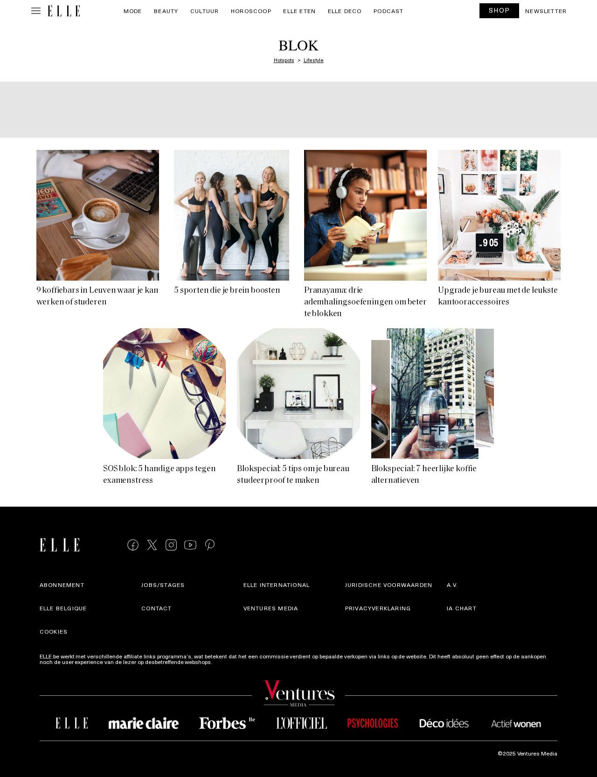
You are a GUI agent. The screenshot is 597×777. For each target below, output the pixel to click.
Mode (133, 11)
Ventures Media (270, 608)
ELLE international (276, 584)
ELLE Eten (299, 11)
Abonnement (62, 584)
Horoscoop (251, 11)
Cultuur (204, 11)
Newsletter (546, 11)
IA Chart (462, 608)
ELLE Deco (345, 11)
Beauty (166, 11)
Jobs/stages (163, 584)
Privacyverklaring (378, 608)
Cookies (54, 631)
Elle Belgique (63, 608)
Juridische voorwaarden (388, 584)
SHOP (499, 10)
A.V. (452, 584)
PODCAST (388, 11)
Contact (156, 608)
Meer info (226, 661)
